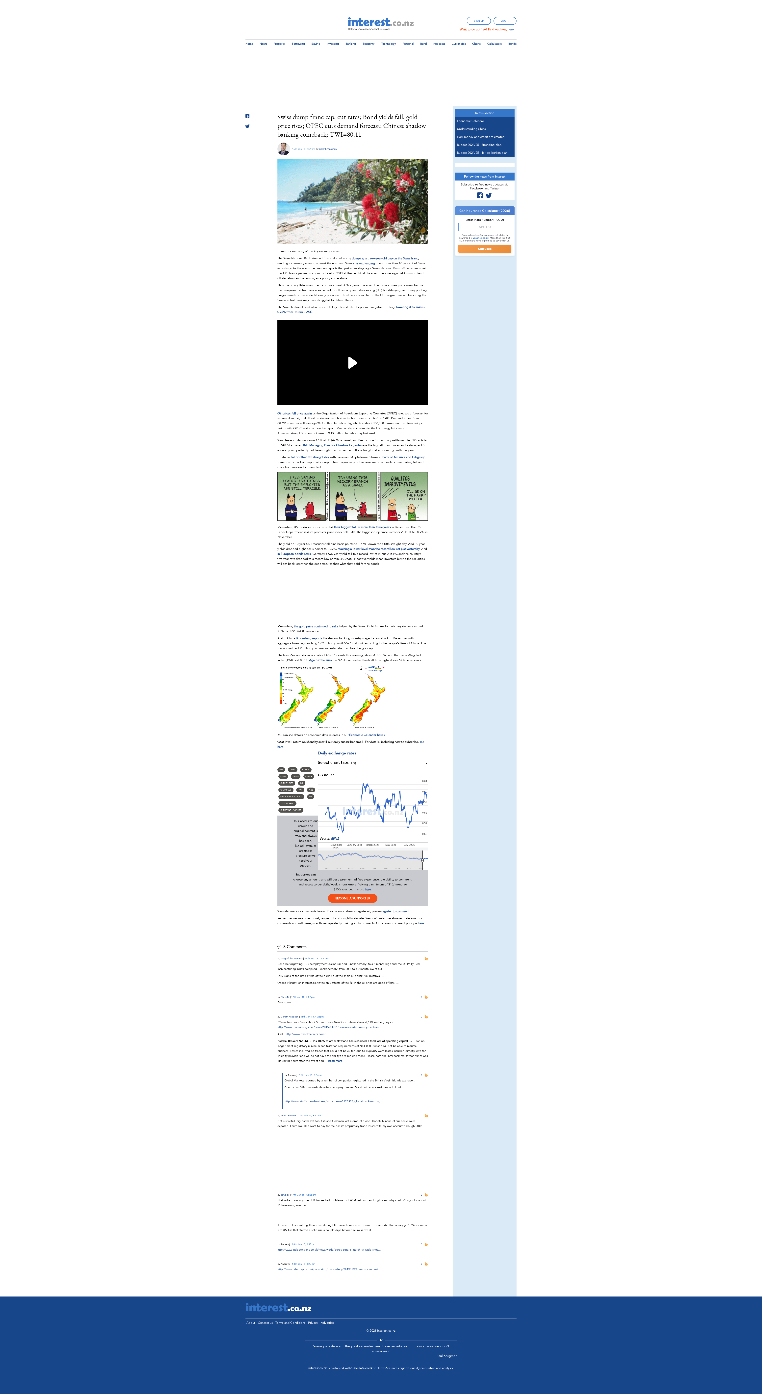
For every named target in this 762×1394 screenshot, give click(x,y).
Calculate (485, 248)
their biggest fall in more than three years (362, 527)
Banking (350, 44)
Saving (316, 44)
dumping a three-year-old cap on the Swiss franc (385, 258)
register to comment (395, 911)
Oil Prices (286, 790)
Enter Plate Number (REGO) (485, 219)
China (308, 776)
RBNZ (335, 839)
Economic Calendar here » (367, 735)
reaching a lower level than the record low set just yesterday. (379, 549)
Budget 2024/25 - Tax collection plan (482, 153)
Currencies (459, 44)
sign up (479, 20)
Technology (388, 44)
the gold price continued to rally (316, 626)
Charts (476, 44)
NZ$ (311, 790)
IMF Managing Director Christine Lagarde (332, 445)
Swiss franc (287, 803)
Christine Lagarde (290, 810)
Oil (301, 783)
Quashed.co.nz (480, 238)
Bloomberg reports (309, 638)
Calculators (494, 44)
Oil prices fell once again (294, 413)
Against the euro (320, 660)
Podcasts (439, 44)
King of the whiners (292, 958)
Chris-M (285, 997)
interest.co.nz (317, 1368)
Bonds (512, 44)
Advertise (327, 1323)
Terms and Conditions (290, 1323)
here (368, 889)
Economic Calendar (470, 121)
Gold (295, 776)
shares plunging (364, 263)
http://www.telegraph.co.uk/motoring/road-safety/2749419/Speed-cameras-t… (329, 1269)
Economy (368, 44)
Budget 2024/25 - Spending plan (479, 145)
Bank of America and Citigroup (403, 457)
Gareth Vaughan (328, 149)
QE (310, 796)
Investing (333, 44)
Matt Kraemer (288, 1115)
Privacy (313, 1323)
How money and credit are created (481, 137)
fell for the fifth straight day (310, 457)
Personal (408, 44)
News (263, 44)
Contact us (265, 1323)
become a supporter (352, 898)
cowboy (285, 1194)
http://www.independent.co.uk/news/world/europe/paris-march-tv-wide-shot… (329, 1250)
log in (505, 20)
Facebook (480, 195)
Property (279, 44)
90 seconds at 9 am (291, 796)
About (250, 1323)
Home (249, 44)
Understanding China (471, 129)
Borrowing (298, 44)
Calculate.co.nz (362, 1368)
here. (511, 29)
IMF (281, 769)
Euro (283, 776)
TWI (300, 790)
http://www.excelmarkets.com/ (305, 1034)
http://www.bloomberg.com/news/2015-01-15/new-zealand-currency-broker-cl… (330, 1027)
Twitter (489, 195)
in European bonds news (294, 554)
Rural (423, 44)
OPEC (292, 769)
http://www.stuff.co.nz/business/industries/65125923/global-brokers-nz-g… (334, 1101)
